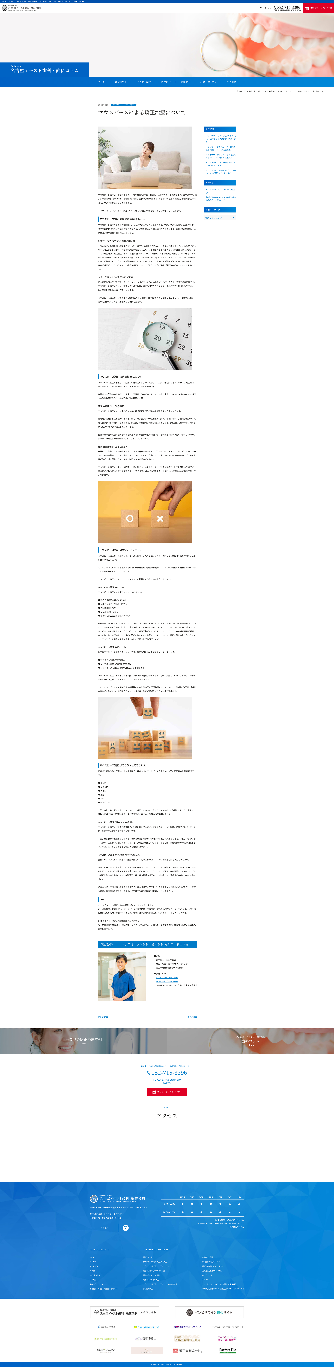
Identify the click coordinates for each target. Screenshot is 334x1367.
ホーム (101, 81)
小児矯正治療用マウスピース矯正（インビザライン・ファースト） (223, 1289)
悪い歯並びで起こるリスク (211, 1262)
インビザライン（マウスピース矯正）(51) (221, 191)
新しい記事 (103, 1017)
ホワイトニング (207, 1275)
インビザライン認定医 (166, 977)
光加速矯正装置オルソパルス (212, 1271)
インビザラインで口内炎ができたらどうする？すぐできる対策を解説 (221, 156)
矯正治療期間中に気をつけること (213, 1266)
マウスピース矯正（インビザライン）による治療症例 (160, 1284)
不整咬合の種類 (207, 1257)
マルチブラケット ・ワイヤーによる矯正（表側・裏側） (219, 1284)
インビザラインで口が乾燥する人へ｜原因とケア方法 (221, 164)
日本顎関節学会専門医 (166, 981)
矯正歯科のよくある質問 (151, 1275)
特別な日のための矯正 (151, 1280)
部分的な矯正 (148, 1289)
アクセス (231, 81)
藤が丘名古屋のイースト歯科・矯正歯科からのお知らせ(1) (221, 199)
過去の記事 (192, 1017)
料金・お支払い (208, 81)
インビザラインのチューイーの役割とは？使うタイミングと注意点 (221, 148)
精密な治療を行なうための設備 (154, 1271)
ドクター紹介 (144, 81)
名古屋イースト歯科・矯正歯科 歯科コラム (104, 1289)
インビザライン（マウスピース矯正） (124, 105)
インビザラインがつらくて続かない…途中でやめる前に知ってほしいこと (221, 139)
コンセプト (121, 81)
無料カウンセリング (96, 1284)
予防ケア (205, 1280)
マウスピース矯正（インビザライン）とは (156, 1266)
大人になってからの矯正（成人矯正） (155, 1262)
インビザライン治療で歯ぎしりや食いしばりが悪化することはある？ (221, 172)
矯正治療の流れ (148, 1257)
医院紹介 (166, 81)
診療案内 (185, 81)
